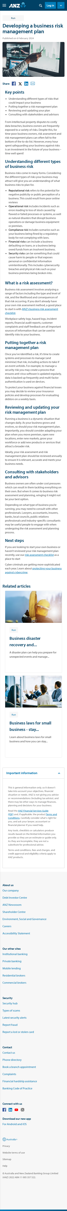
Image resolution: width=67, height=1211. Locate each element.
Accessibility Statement (16, 933)
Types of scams (11, 1010)
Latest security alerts (14, 1017)
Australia (11, 1139)
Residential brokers (14, 975)
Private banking (12, 961)
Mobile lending (12, 968)
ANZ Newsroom (12, 904)
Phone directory (12, 1060)
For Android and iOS (15, 1124)
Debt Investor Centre (15, 897)
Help (5, 1165)
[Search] (40, 5)
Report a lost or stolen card (18, 1032)
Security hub (10, 1003)
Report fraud (10, 1024)
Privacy (6, 1146)
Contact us (9, 1052)
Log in (50, 5)
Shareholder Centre (14, 912)
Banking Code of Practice (17, 1088)
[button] (60, 5)
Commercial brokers (14, 982)
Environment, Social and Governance (24, 919)
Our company (11, 890)
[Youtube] (16, 1110)
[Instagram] (22, 1110)
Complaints (9, 1074)
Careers (7, 926)
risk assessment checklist (39, 555)
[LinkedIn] (10, 1110)
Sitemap (7, 1159)
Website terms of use (14, 1152)
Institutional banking (15, 954)
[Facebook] (4, 1110)
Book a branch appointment (19, 1067)
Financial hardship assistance (20, 1081)
